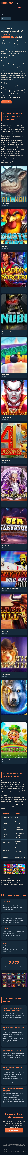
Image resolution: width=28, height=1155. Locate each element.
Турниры (3, 14)
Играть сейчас (6, 102)
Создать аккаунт (14, 1130)
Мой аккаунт (6, 18)
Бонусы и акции (5, 11)
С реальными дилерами (17, 11)
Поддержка (8, 8)
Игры (2, 8)
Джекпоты (16, 8)
